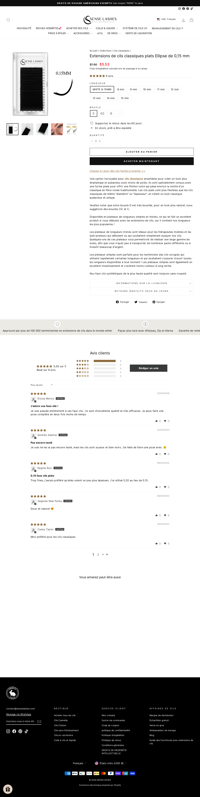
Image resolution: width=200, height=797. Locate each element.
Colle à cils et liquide (65, 740)
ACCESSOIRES (81, 33)
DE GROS (112, 33)
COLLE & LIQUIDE (106, 28)
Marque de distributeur (162, 715)
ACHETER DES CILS (77, 28)
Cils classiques (121, 50)
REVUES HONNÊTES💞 (49, 28)
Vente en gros (157, 725)
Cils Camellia (61, 720)
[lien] (95, 693)
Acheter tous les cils (65, 715)
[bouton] (42, 84)
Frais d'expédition (99, 68)
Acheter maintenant (142, 161)
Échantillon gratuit (159, 720)
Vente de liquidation (138, 33)
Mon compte (108, 715)
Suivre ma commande (113, 720)
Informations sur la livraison (141, 283)
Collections (105, 50)
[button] (98, 75)
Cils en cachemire (63, 735)
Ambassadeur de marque (163, 730)
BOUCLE (95, 107)
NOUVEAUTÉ (24, 28)
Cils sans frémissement (66, 730)
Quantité (97, 135)
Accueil (94, 50)
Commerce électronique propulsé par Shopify (100, 785)
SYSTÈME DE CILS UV (135, 28)
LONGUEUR (98, 83)
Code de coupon (110, 725)
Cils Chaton (60, 725)
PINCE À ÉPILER (57, 33)
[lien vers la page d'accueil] (100, 20)
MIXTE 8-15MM (102, 89)
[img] (38, 393)
